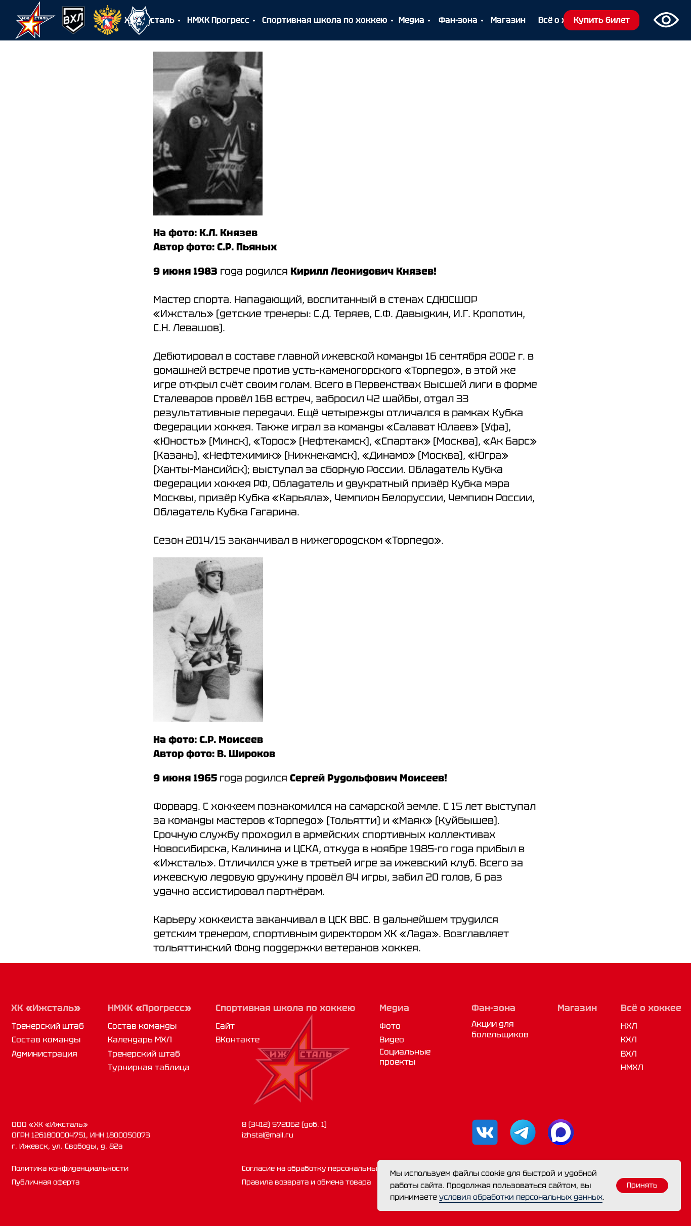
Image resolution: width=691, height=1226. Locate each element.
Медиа (411, 20)
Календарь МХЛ (140, 1039)
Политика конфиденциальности (70, 1168)
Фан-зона (458, 20)
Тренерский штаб (48, 1026)
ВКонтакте (237, 1039)
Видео (391, 1039)
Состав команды (46, 1039)
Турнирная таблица (149, 1067)
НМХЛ (632, 1067)
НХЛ (629, 1026)
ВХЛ (629, 1053)
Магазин (508, 20)
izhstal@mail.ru (267, 1135)
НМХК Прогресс (218, 20)
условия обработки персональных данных (520, 1197)
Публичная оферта (45, 1182)
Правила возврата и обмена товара (306, 1182)
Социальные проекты (404, 1056)
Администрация (44, 1053)
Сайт (225, 1026)
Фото (390, 1026)
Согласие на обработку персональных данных (327, 1168)
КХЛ (629, 1039)
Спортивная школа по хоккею (324, 20)
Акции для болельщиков (500, 1029)
